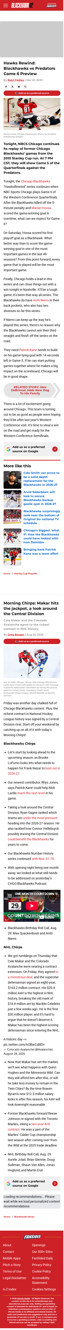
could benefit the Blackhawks (28, 839)
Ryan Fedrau (16, 80)
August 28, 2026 (14, 1054)
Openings (38, 1245)
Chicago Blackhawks (35, 181)
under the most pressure (40, 818)
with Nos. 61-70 (43, 859)
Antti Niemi (41, 300)
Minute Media (23, 1298)
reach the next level (31, 793)
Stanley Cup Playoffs (25, 573)
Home (7, 573)
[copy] (25, 86)
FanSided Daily (42, 1258)
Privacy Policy (41, 1265)
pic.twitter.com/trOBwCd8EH (24, 1044)
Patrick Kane (28, 350)
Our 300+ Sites (42, 1252)
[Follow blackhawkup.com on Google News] (55, 449)
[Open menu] (6, 5)
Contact (8, 1252)
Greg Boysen (16, 634)
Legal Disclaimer (14, 1278)
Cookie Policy (41, 1271)
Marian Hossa (41, 208)
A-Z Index (9, 1289)
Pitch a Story (12, 1265)
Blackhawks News (24, 1216)
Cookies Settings (44, 1289)
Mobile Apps (11, 1258)
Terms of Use (12, 1271)
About (7, 1245)
